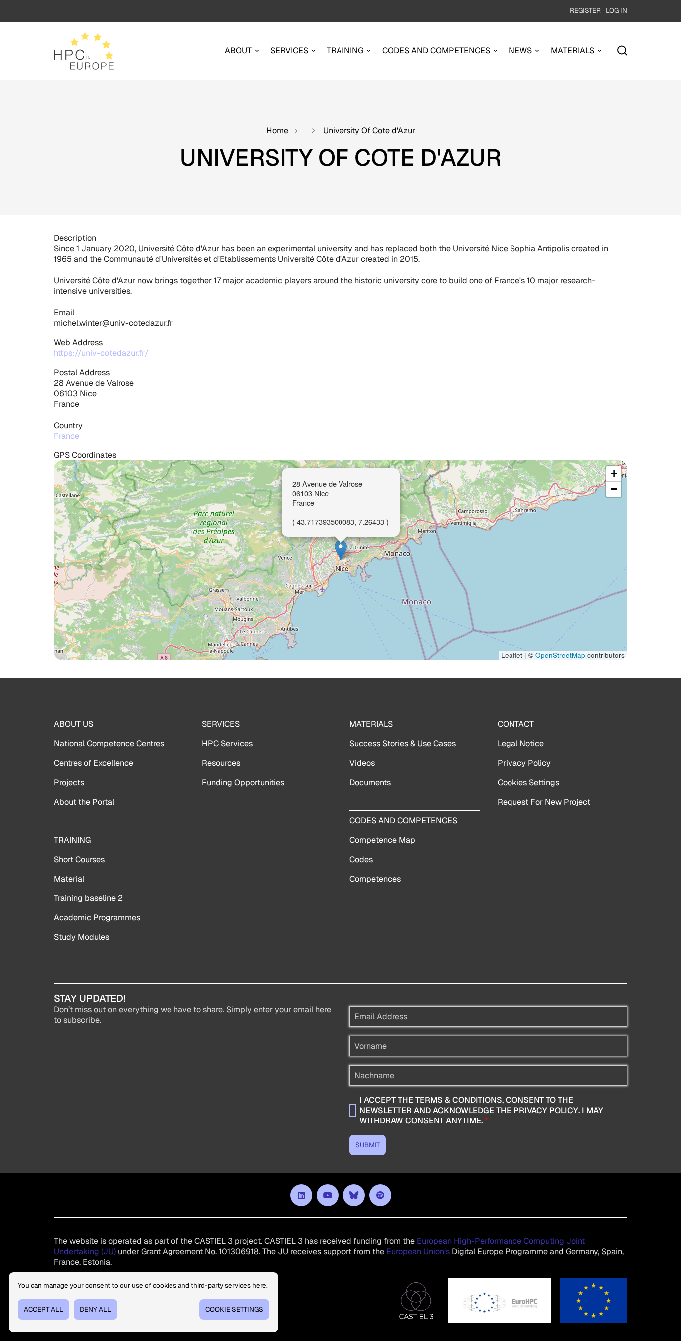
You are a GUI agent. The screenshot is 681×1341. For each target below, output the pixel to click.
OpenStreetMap (560, 655)
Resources (221, 763)
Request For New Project (544, 802)
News (520, 50)
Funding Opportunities (243, 782)
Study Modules (81, 937)
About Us (73, 724)
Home (277, 130)
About (238, 50)
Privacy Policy (524, 763)
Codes (361, 859)
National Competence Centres (109, 743)
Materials (572, 50)
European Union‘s (418, 1251)
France (66, 436)
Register (585, 10)
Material (69, 879)
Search (622, 50)
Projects (69, 782)
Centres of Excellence (93, 763)
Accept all (43, 1309)
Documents (370, 782)
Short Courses (79, 859)
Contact (516, 724)
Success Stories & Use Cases (402, 743)
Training (345, 50)
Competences (375, 879)
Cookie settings (234, 1309)
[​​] (354, 1195)
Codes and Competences (436, 50)
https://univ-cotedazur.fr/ (101, 353)
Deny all (95, 1309)
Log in (616, 10)
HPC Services (227, 743)
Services (289, 50)
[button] (341, 550)
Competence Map (382, 840)
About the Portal (84, 802)
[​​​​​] (301, 1195)
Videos (362, 763)
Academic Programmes (97, 917)
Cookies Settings (528, 782)
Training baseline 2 (88, 898)
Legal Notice (521, 743)
